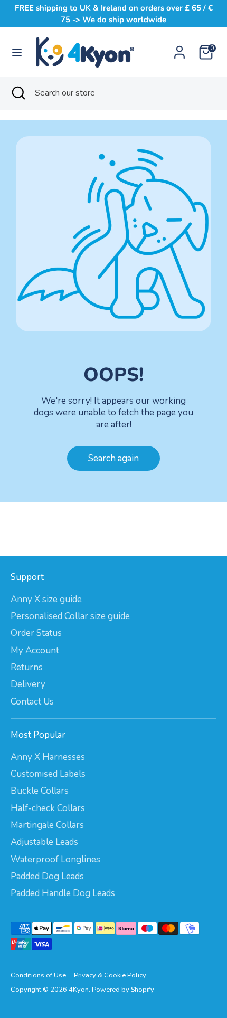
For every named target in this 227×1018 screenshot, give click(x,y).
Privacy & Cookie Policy (110, 975)
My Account (35, 650)
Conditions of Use (38, 975)
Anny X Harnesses (48, 757)
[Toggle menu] (16, 52)
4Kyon (79, 989)
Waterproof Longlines (55, 859)
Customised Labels (48, 774)
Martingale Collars (47, 825)
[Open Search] (17, 93)
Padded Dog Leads (47, 876)
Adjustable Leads (44, 842)
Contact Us (32, 702)
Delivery (28, 684)
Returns (27, 667)
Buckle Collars (40, 791)
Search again (113, 458)
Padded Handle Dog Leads (63, 893)
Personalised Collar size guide (70, 616)
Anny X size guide (46, 599)
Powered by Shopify (123, 989)
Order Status (36, 633)
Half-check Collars (48, 808)
